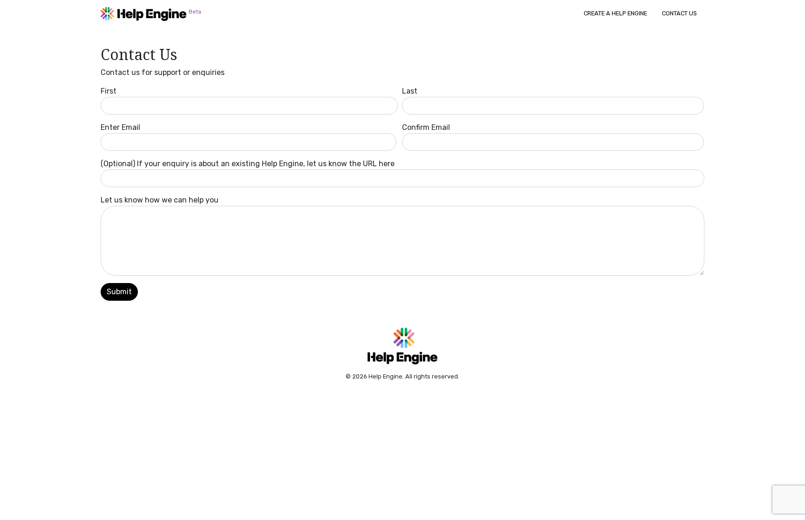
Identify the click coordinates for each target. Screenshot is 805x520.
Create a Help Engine (615, 13)
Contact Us (679, 13)
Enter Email (120, 127)
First (108, 91)
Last (409, 91)
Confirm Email (426, 127)
